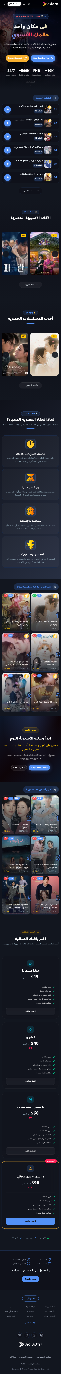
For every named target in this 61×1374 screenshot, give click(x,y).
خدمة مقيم (11, 1316)
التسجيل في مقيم (11, 1311)
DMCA (13, 1357)
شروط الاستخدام (26, 1357)
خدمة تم (30, 1316)
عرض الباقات (19, 767)
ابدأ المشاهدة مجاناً (41, 58)
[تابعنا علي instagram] (34, 1335)
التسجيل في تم (49, 1316)
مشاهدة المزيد (29, 191)
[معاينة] (7, 109)
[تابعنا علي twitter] (27, 1335)
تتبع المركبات (50, 1307)
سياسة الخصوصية (43, 1357)
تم (11, 1307)
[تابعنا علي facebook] (41, 1335)
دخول (25, 4)
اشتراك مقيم (49, 1311)
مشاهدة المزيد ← (30, 285)
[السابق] (55, 254)
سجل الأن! (30, 1279)
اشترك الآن (13, 4)
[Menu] (4, 4)
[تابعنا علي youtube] (19, 1335)
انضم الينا (30, 1298)
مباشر (28, 1322)
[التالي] (6, 254)
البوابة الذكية (30, 1307)
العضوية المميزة (15, 58)
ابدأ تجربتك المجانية (39, 767)
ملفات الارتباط (35, 1364)
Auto (23, 1364)
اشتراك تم (30, 1311)
